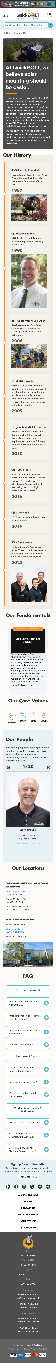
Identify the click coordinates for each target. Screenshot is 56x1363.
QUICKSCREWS (28, 1228)
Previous (7, 767)
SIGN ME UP (27, 1177)
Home (9, 33)
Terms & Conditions (34, 1345)
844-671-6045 (28, 1255)
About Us (21, 33)
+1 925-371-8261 (28, 1265)
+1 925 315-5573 (28, 1274)
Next (48, 767)
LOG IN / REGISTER (28, 1195)
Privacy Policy (18, 1345)
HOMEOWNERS (28, 1221)
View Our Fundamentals (23, 685)
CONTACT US (28, 1208)
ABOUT (28, 1201)
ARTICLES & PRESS (28, 1215)
